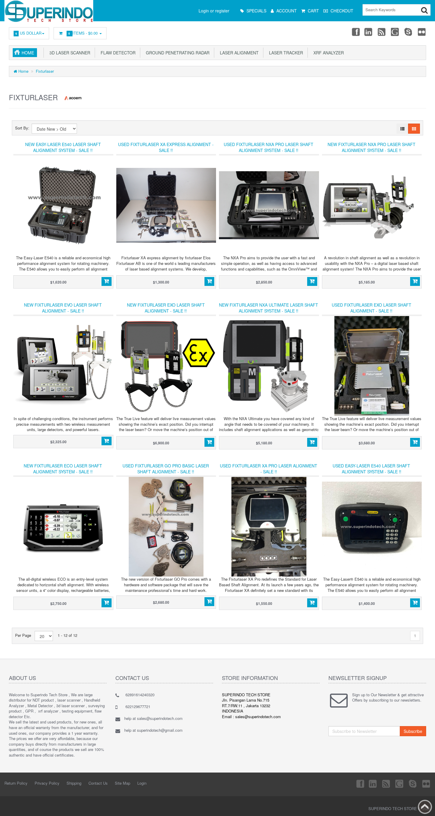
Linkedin (368, 31)
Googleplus (395, 31)
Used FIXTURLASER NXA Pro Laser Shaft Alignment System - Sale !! (268, 147)
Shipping (74, 783)
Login (141, 783)
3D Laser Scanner (68, 53)
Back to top (425, 806)
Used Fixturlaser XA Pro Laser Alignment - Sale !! (268, 469)
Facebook (355, 31)
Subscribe (413, 731)
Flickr (422, 31)
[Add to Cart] (106, 281)
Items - (83, 33)
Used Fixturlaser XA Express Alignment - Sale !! (166, 147)
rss (382, 31)
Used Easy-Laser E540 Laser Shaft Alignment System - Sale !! (371, 469)
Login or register (214, 11)
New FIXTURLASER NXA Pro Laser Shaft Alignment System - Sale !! (371, 147)
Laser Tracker (285, 53)
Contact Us (98, 783)
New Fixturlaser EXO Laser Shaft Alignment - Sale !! (166, 308)
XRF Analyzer (327, 53)
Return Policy (16, 783)
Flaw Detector (117, 53)
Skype (408, 31)
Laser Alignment (238, 53)
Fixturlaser (45, 71)
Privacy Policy (47, 783)
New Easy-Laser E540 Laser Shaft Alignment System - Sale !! (63, 147)
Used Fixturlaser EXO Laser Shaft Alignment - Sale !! (371, 308)
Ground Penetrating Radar (177, 53)
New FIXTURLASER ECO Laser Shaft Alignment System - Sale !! (63, 469)
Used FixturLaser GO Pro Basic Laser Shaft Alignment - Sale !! (166, 469)
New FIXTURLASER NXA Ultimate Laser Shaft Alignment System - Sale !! (268, 308)
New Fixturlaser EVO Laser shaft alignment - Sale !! (63, 308)
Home (28, 53)
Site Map (122, 783)
